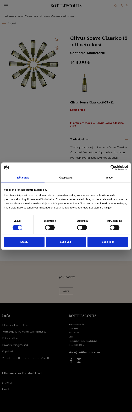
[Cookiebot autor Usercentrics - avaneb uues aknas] (113, 167)
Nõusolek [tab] (23, 177)
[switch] (50, 227)
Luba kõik (108, 241)
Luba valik (66, 241)
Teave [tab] (109, 177)
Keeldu (24, 241)
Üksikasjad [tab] (66, 177)
